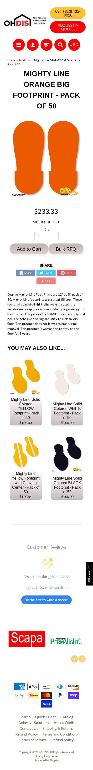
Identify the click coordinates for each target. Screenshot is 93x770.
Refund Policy (26, 734)
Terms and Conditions (60, 734)
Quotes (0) (89, 574)
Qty (46, 229)
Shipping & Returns (58, 728)
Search (25, 716)
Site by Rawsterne (46, 756)
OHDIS (44, 752)
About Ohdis (64, 722)
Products (24, 60)
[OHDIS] (25, 20)
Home (11, 60)
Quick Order (45, 716)
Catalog (66, 716)
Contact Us (29, 728)
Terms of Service (33, 739)
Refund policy (62, 739)
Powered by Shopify (47, 760)
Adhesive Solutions (33, 722)
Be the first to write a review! (46, 600)
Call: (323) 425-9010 (68, 13)
